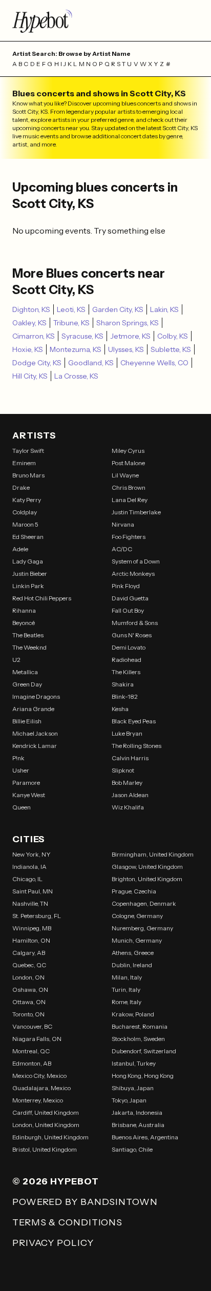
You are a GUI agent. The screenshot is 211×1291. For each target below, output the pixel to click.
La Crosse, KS (76, 376)
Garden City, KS (117, 309)
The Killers (126, 672)
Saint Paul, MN (32, 891)
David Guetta (130, 598)
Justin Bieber (29, 573)
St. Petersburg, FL (36, 916)
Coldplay (24, 512)
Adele (20, 549)
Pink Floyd (126, 586)
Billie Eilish (26, 721)
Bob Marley (127, 782)
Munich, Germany (137, 940)
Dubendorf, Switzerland (144, 1051)
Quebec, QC (29, 965)
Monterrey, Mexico (37, 1100)
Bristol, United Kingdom (44, 1149)
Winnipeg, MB (31, 928)
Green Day (27, 684)
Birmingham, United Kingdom (153, 854)
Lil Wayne (125, 475)
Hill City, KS (30, 376)
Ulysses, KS (126, 349)
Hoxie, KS (27, 349)
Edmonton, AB (31, 1063)
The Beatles (28, 635)
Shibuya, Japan (133, 1088)
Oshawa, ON (30, 989)
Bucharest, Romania (139, 1026)
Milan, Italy (127, 977)
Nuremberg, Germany (142, 928)
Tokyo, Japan (129, 1100)
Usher (20, 770)
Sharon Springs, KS (127, 322)
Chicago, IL (27, 879)
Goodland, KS (91, 362)
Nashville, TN (30, 903)
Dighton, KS (31, 309)
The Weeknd (29, 647)
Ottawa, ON (29, 1002)
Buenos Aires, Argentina (145, 1137)
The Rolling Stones (136, 745)
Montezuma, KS (75, 349)
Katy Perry (26, 500)
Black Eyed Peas (134, 721)
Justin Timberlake (136, 512)
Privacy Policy (53, 1242)
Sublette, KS (171, 349)
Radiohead (126, 659)
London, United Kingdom (45, 1125)
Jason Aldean (130, 795)
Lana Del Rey (129, 500)
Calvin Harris (130, 758)
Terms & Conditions (67, 1222)
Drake (21, 487)
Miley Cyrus (128, 450)
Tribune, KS (71, 322)
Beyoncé (23, 623)
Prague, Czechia (134, 891)
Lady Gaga (27, 561)
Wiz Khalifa (128, 807)
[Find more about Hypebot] (105, 20)
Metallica (25, 672)
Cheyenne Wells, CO (154, 362)
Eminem (24, 463)
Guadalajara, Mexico (41, 1088)
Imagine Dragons (36, 696)
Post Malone (128, 463)
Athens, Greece (133, 952)
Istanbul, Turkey (134, 1063)
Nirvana (123, 524)
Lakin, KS (164, 309)
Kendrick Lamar (34, 745)
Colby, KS (172, 336)
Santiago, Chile (132, 1149)
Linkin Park (28, 586)
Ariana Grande (33, 709)
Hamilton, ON (31, 940)
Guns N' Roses (132, 635)
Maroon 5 (25, 524)
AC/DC (122, 549)
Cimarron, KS (33, 336)
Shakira (123, 684)
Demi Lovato (128, 647)
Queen (21, 807)
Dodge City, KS (36, 362)
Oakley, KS (29, 322)
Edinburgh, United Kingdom (50, 1137)
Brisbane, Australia (138, 1125)
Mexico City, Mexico (39, 1075)
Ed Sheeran (28, 536)
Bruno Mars (28, 475)
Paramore (26, 782)
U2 (16, 659)
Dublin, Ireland (132, 965)
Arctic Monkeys (133, 573)
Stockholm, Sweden (138, 1039)
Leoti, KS (71, 309)
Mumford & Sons (135, 623)
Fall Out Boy (128, 610)
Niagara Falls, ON (36, 1039)
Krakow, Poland (133, 1014)
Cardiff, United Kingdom (45, 1112)
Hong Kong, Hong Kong (143, 1075)
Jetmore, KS (130, 336)
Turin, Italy (126, 989)
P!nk (18, 758)
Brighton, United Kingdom (147, 879)
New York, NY (31, 854)
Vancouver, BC (32, 1026)
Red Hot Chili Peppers (41, 598)
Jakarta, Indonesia (137, 1112)
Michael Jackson (35, 733)
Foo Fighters (128, 536)
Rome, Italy (126, 1002)
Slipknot (123, 770)
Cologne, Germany (137, 916)
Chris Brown (128, 487)
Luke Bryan (127, 733)
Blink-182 (125, 696)
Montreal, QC (31, 1051)
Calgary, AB (28, 952)
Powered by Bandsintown (85, 1201)
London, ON (28, 977)
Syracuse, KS (82, 336)
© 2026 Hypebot (55, 1181)
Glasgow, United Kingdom (147, 866)
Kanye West (28, 795)
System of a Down (136, 561)
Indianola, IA (29, 866)
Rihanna (24, 610)
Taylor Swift (28, 450)
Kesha (120, 709)
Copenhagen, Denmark (144, 903)
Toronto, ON (28, 1014)
